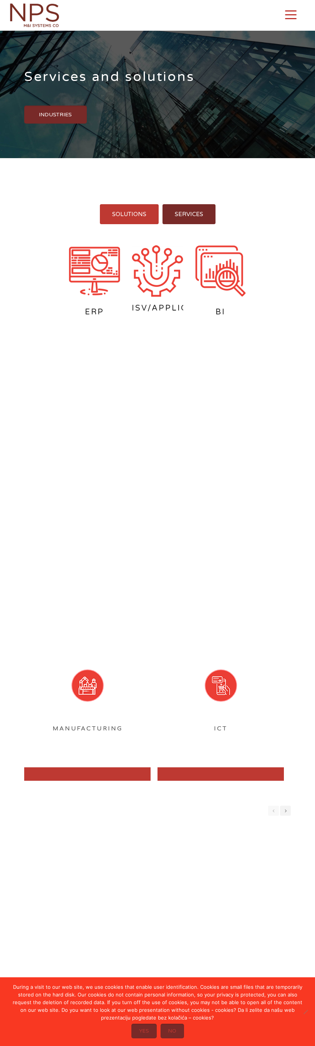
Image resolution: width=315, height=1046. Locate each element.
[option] (84, 736)
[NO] (305, 1012)
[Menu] (290, 14)
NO (172, 1031)
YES (144, 1031)
